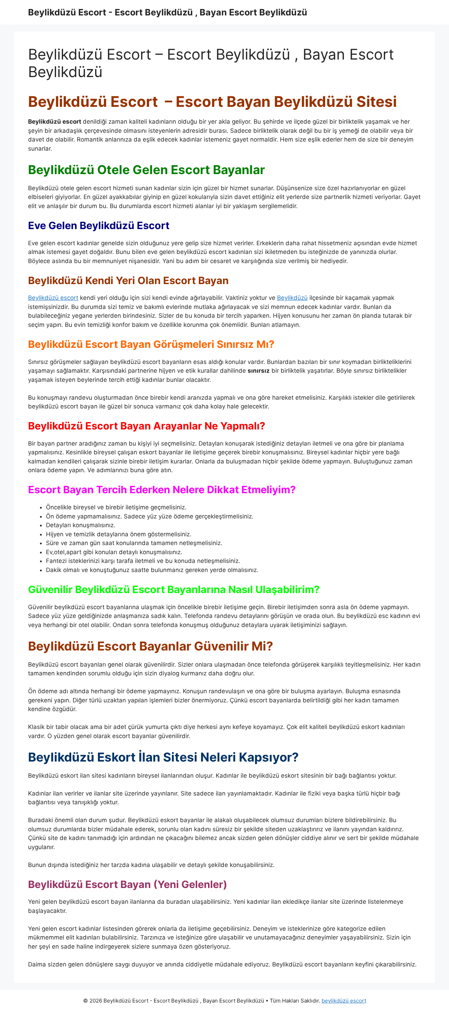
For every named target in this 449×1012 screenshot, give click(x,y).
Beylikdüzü (292, 297)
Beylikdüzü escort (53, 297)
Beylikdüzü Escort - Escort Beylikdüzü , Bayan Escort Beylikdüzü (167, 12)
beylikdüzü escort (344, 1000)
